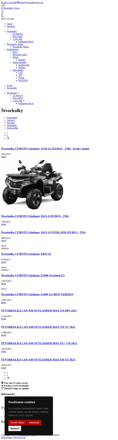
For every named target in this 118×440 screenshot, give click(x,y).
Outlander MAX (26, 41)
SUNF (21, 78)
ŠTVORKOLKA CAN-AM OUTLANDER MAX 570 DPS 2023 (39, 310)
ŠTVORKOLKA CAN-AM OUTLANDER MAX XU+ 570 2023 (39, 343)
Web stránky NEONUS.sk (13, 437)
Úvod (9, 85)
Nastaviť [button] (15, 428)
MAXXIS (23, 80)
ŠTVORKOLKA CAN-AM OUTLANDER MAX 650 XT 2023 (38, 359)
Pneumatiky (18, 70)
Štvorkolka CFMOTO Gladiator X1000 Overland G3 (33, 275)
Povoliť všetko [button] (17, 422)
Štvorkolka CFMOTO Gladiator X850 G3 (26, 253)
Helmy (16, 57)
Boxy (15, 52)
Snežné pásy (24, 65)
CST (20, 72)
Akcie (9, 24)
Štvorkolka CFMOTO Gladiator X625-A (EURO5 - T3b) (35, 216)
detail (3, 156)
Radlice (21, 67)
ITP (20, 75)
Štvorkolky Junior (15, 44)
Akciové (11, 120)
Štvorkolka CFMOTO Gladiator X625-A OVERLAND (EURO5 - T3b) (43, 232)
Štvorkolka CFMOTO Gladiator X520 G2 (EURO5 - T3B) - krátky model (45, 148)
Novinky (11, 26)
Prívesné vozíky (20, 54)
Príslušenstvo (13, 49)
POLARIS (17, 36)
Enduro (21, 60)
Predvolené (12, 117)
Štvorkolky (12, 31)
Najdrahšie (12, 125)
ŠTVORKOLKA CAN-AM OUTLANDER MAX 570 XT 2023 (38, 327)
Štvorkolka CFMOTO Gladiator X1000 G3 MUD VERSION (37, 294)
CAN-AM (17, 39)
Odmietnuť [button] (34, 422)
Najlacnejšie (12, 128)
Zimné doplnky (20, 62)
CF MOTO (18, 34)
